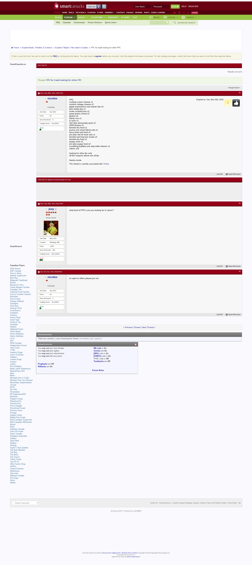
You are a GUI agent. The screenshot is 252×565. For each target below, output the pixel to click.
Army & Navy (15, 273)
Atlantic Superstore (18, 275)
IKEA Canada (15, 343)
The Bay (13, 452)
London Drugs (16, 359)
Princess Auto (16, 410)
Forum (69, 17)
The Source (15, 457)
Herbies (13, 327)
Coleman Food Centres (19, 292)
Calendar (67, 22)
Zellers (13, 483)
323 (52, 254)
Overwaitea (15, 392)
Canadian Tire (16, 289)
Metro (12, 375)
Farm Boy (14, 306)
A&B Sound (15, 269)
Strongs (13, 445)
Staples (13, 443)
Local (173, 17)
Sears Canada (16, 434)
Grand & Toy (15, 322)
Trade (191, 17)
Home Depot (15, 331)
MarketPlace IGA (17, 371)
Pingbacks (42, 364)
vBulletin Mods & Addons (129, 553)
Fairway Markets (17, 301)
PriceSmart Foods (17, 408)
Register (193, 6)
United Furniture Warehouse (16, 470)
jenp (51, 209)
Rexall (12, 424)
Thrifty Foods (15, 459)
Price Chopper (16, 406)
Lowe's (13, 364)
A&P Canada (15, 271)
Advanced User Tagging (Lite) (111, 553)
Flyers (100, 12)
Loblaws (13, 357)
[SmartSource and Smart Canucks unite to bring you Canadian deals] (21, 253)
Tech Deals (81, 12)
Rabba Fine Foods (18, 417)
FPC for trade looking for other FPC (64, 80)
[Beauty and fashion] (179, 12)
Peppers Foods (16, 399)
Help (184, 6)
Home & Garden (158, 12)
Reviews (138, 12)
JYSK (12, 350)
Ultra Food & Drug (17, 464)
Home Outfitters (16, 336)
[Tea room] (174, 12)
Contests (120, 12)
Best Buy (14, 278)
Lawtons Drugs (16, 352)
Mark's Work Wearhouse (20, 369)
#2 (240, 203)
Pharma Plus (15, 403)
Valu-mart (14, 473)
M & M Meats (16, 366)
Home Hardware (16, 334)
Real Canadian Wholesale (21, 422)
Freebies (109, 12)
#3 (240, 271)
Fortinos (13, 315)
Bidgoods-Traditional (18, 280)
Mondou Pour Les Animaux (21, 380)
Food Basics (15, 310)
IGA (11, 341)
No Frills (13, 389)
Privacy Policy (232, 503)
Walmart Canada (17, 476)
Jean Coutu (15, 348)
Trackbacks (99, 361)
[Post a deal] (194, 12)
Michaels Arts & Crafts (19, 378)
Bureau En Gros (17, 285)
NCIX (12, 387)
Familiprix (14, 303)
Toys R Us (14, 462)
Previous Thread (132, 327)
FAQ (58, 22)
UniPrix (13, 466)
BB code (97, 348)
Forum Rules (98, 370)
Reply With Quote (235, 174)
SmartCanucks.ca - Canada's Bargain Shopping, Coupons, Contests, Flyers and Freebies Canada (192, 503)
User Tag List (42, 65)
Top (134, 17)
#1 (240, 93)
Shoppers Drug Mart (18, 436)
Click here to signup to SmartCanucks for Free (54, 180)
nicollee (52, 98)
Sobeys (13, 438)
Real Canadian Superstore (21, 420)
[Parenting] (188, 12)
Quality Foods (16, 415)
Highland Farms (16, 329)
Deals (71, 12)
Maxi (12, 373)
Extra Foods (15, 299)
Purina (106, 164)
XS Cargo (14, 478)
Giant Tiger (14, 320)
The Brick (14, 455)
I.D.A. (12, 338)
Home (64, 12)
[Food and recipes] (184, 12)
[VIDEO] (97, 356)
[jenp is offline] (51, 228)
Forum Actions (94, 22)
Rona (12, 427)
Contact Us (154, 503)
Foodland (14, 313)
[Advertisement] (92, 191)
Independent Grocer (18, 345)
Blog (58, 17)
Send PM (220, 174)
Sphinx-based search (133, 557)
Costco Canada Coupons (20, 294)
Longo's (13, 362)
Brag (156, 17)
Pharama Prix (16, 401)
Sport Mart (14, 441)
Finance (130, 12)
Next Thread (148, 327)
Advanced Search (186, 22)
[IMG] (96, 353)
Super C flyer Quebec (19, 448)
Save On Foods (16, 431)
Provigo (13, 413)
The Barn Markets (17, 450)
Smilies (97, 351)
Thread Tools (233, 88)
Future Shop (15, 317)
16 (52, 123)
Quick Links (110, 22)
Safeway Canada (17, 429)
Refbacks (42, 366)
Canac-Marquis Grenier (19, 287)
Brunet (13, 282)
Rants (146, 12)
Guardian (14, 324)
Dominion (14, 296)
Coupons (91, 12)
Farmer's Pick (16, 308)
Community (79, 22)
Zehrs (12, 480)
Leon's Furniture (16, 355)
